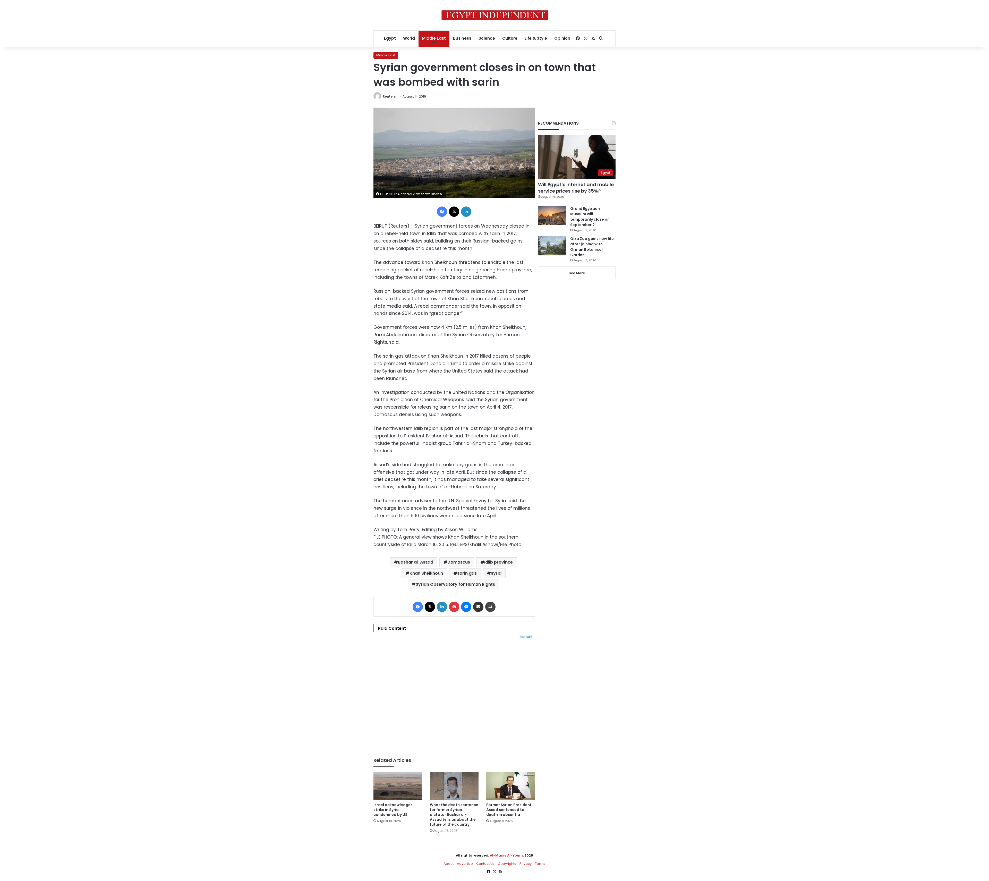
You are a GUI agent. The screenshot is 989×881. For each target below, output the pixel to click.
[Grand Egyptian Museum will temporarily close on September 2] (552, 215)
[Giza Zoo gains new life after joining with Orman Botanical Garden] (552, 245)
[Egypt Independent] (494, 15)
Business (462, 38)
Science (487, 38)
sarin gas (467, 573)
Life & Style (536, 38)
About (449, 863)
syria (496, 573)
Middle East (434, 38)
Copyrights (507, 863)
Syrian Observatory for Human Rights (455, 584)
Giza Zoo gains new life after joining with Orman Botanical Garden (592, 246)
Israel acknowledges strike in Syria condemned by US (393, 809)
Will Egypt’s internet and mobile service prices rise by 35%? (576, 187)
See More (577, 273)
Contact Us (485, 863)
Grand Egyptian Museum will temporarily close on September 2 (590, 216)
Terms (540, 863)
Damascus (458, 562)
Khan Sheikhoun (426, 573)
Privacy (525, 863)
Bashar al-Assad (415, 562)
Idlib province (498, 562)
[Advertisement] (454, 695)
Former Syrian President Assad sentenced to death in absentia (509, 809)
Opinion (562, 38)
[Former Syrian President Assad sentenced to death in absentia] (510, 786)
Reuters (389, 96)
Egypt (390, 38)
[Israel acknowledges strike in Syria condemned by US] (397, 786)
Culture (509, 38)
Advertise (465, 863)
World (409, 38)
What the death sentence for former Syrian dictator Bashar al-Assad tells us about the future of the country (454, 814)
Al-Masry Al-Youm (506, 855)
